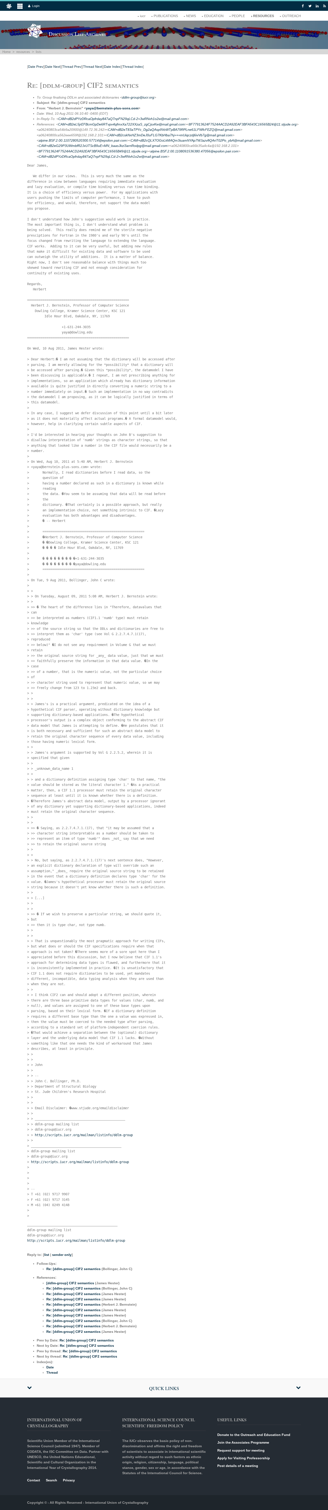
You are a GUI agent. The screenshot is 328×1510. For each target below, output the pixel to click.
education (214, 16)
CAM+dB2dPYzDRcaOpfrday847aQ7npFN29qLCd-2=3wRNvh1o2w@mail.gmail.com (122, 119)
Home (6, 52)
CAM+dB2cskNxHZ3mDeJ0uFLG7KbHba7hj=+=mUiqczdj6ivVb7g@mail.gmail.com (169, 135)
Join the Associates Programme (243, 1442)
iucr (143, 16)
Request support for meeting (241, 1450)
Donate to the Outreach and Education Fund (253, 1435)
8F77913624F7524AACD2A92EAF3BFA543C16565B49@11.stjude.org (92, 151)
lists (39, 52)
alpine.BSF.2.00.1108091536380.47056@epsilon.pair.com (194, 151)
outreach (291, 16)
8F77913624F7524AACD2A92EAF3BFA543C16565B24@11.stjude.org (243, 124)
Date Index (112, 67)
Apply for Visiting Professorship (243, 1458)
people (238, 16)
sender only (62, 1255)
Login (36, 6)
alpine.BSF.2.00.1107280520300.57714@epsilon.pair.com (83, 140)
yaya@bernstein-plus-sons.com (112, 108)
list (46, 1255)
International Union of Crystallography (116, 1502)
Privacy (69, 1480)
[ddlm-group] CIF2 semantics (70, 1283)
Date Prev (35, 67)
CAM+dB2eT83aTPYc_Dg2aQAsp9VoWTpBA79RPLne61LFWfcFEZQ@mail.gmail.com (174, 130)
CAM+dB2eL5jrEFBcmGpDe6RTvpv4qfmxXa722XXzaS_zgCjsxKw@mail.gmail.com (121, 124)
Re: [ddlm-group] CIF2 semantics (73, 1269)
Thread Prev (71, 67)
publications (166, 16)
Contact (33, 1480)
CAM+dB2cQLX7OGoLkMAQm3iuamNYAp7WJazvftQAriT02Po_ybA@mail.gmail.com (195, 140)
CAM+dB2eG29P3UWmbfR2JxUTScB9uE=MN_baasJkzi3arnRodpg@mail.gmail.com (103, 146)
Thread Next (92, 67)
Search (51, 1480)
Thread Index (132, 67)
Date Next (52, 67)
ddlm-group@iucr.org (138, 97)
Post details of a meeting (237, 1466)
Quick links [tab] (164, 1388)
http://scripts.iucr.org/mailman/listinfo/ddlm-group (84, 1135)
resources (263, 16)
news (191, 16)
